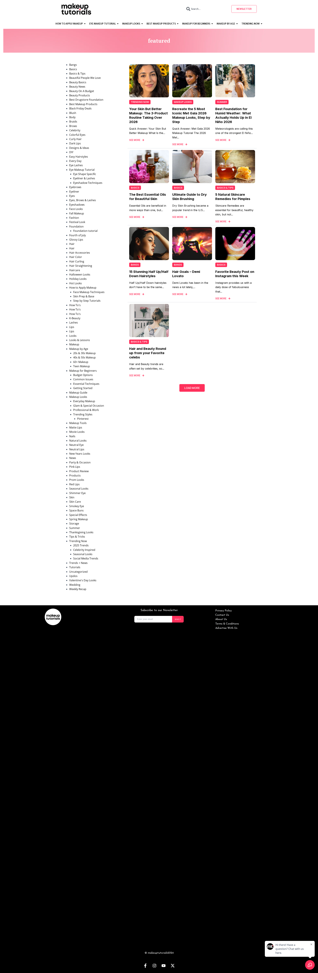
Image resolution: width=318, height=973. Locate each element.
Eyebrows (75, 187)
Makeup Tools (78, 423)
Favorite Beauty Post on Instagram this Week (234, 274)
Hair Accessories (79, 252)
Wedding (74, 585)
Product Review (79, 471)
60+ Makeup (80, 362)
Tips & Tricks (77, 536)
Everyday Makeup (84, 401)
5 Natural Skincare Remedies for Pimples (232, 197)
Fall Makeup (76, 213)
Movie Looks (77, 432)
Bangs (73, 65)
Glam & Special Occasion (88, 405)
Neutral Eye (76, 445)
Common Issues (83, 379)
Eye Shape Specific (84, 174)
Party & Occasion (80, 462)
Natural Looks (78, 440)
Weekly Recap (77, 589)
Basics (73, 69)
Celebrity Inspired (84, 550)
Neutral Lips (76, 449)
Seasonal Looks (78, 488)
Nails (72, 436)
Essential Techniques (86, 384)
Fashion (74, 218)
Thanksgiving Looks (81, 532)
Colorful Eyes (77, 135)
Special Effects (78, 515)
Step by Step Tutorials (87, 300)
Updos (73, 576)
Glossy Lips (76, 239)
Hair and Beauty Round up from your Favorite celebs (147, 353)
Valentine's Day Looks (82, 580)
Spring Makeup (78, 519)
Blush (72, 113)
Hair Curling (76, 261)
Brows (73, 126)
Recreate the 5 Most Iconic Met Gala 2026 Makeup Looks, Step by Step (191, 115)
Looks (73, 336)
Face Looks (76, 209)
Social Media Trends (85, 558)
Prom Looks (76, 480)
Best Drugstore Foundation (86, 99)
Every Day (75, 161)
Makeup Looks (78, 397)
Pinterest (83, 419)
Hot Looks (75, 283)
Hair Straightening (80, 266)
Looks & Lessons (79, 340)
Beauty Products (79, 95)
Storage (74, 523)
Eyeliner (74, 191)
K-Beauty (74, 318)
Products (75, 475)
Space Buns (76, 510)
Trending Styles (82, 414)
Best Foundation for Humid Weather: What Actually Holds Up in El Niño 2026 (233, 115)
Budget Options (83, 375)
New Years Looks (79, 453)
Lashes (73, 322)
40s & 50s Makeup (84, 357)
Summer (74, 528)
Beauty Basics (77, 82)
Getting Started (82, 388)
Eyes (72, 196)
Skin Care (75, 501)
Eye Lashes (76, 165)
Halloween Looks (79, 274)
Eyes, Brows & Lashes (82, 200)
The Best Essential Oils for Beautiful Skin (147, 197)
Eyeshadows (77, 204)
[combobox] (206, 9)
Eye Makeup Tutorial (82, 170)
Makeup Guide (78, 392)
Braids (73, 121)
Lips (71, 327)
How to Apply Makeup (82, 287)
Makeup (74, 344)
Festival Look (77, 222)
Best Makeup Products (83, 104)
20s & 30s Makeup (84, 353)
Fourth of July (77, 235)
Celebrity (74, 130)
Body (72, 117)
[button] (192, 388)
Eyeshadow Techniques (87, 183)
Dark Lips (75, 143)
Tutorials (74, 567)
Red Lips (74, 484)
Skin (71, 497)
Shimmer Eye (77, 493)
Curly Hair (75, 139)
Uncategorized (78, 572)
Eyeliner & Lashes (84, 178)
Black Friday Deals (80, 108)
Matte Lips (75, 427)
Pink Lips (74, 467)
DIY (71, 152)
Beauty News (77, 86)
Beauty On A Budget (81, 91)
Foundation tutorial (85, 231)
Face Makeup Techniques (89, 292)
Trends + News (78, 563)
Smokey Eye (76, 506)
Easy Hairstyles (78, 156)
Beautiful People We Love (85, 78)
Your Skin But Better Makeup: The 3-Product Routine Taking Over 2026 (148, 115)
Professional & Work (86, 410)
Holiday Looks (78, 279)
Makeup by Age (78, 349)
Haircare (74, 270)
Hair (72, 244)
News (72, 458)
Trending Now (78, 541)
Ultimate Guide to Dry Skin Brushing (189, 197)
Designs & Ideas (79, 148)
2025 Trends (81, 545)
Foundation (76, 226)
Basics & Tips (77, 73)
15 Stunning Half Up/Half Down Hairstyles (148, 274)
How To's (75, 305)
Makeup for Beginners (83, 371)
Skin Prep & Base (83, 296)
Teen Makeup (81, 366)
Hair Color (75, 257)
